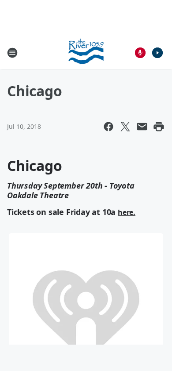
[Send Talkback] (140, 52)
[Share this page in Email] (142, 126)
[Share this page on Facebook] (108, 126)
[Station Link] (86, 52)
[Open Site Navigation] (12, 52)
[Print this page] (159, 126)
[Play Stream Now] (157, 52)
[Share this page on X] (125, 126)
